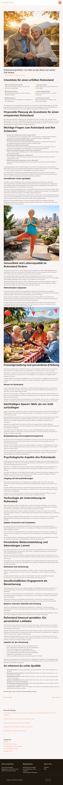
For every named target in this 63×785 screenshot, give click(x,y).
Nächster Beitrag (56, 697)
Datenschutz (48, 779)
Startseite (46, 767)
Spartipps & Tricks (8, 751)
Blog (45, 769)
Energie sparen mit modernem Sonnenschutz (15, 730)
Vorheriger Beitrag (7, 697)
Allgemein (6, 741)
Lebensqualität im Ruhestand (11, 75)
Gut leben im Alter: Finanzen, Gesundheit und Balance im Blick (19, 719)
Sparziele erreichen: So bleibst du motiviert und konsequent (18, 726)
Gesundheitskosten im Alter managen (13, 746)
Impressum (48, 780)
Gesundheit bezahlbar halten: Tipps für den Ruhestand (17, 723)
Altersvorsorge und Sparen (10, 744)
